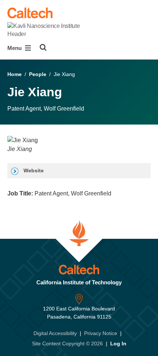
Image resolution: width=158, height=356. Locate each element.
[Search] (43, 47)
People (37, 74)
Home (14, 74)
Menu (15, 48)
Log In (118, 343)
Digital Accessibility (55, 333)
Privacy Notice (100, 333)
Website (33, 170)
